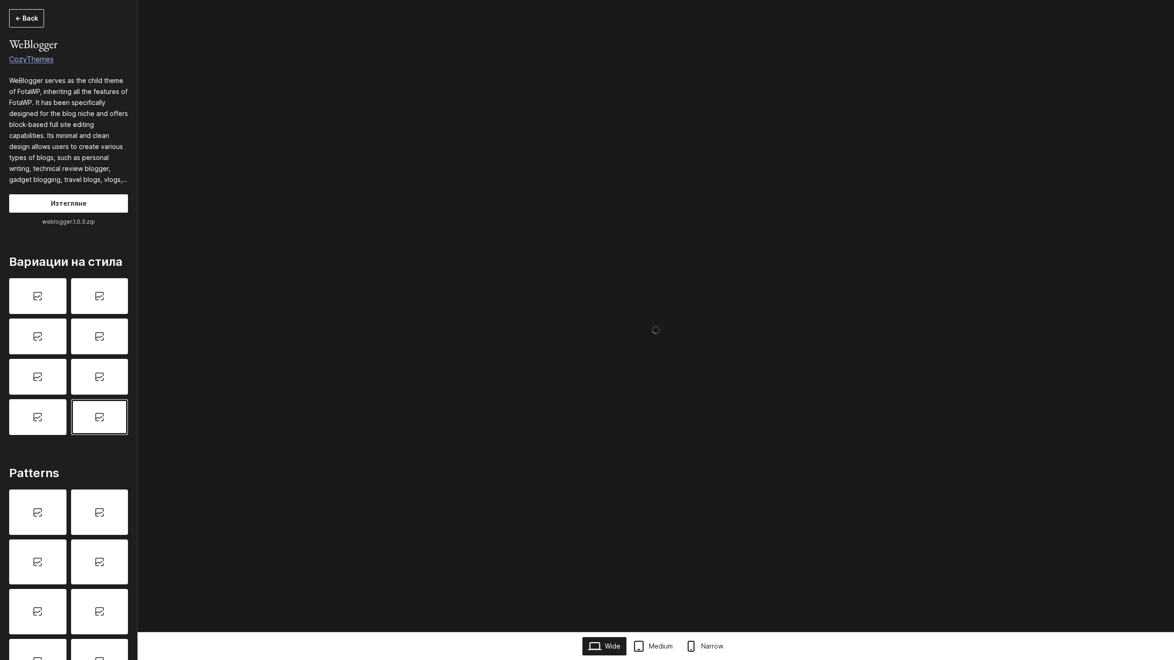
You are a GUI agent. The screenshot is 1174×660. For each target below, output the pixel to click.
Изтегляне (69, 203)
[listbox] (68, 356)
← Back (26, 18)
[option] (37, 296)
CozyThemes (31, 59)
